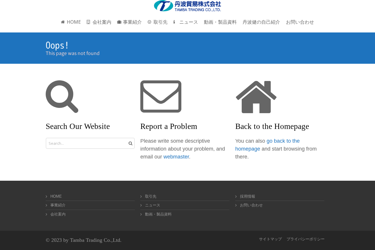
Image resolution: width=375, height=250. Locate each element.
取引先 (150, 196)
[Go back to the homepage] (187, 5)
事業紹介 (58, 205)
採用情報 (247, 196)
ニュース (152, 205)
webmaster (176, 157)
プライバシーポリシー (306, 239)
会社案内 (58, 214)
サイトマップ (270, 239)
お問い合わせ (251, 205)
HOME (56, 196)
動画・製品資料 (158, 214)
